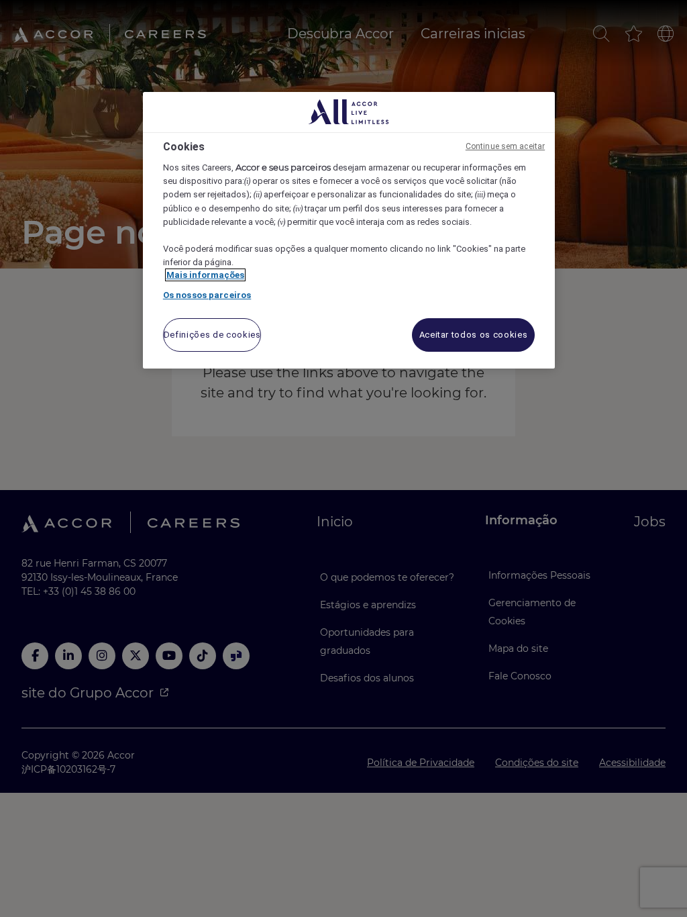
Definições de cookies (212, 335)
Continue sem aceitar (505, 146)
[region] (349, 230)
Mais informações (205, 275)
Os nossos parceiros (207, 295)
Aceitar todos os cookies (473, 335)
